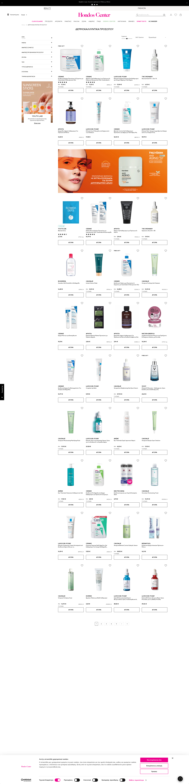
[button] (137, 15)
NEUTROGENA (119, 491)
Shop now (37, 123)
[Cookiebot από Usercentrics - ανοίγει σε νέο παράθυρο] (26, 780)
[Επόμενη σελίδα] (122, 624)
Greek (23, 15)
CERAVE (61, 76)
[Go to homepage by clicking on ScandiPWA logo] (94, 14)
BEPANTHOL (146, 543)
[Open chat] (180, 778)
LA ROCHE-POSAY (120, 76)
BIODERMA (62, 281)
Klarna (108, 2)
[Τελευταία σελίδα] (127, 624)
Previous (3, 3)
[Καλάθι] (180, 15)
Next (186, 3)
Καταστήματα (14, 14)
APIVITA (61, 129)
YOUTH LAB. (62, 229)
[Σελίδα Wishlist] (175, 15)
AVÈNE (116, 438)
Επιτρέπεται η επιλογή (154, 766)
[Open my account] (171, 15)
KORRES (89, 596)
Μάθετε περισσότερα (136, 780)
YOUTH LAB (37, 116)
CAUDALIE (89, 281)
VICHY (144, 386)
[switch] (77, 780)
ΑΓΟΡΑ (70, 90)
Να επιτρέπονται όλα (154, 760)
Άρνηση (154, 771)
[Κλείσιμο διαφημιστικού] (172, 758)
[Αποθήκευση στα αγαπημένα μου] (82, 46)
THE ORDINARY (147, 76)
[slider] (126, 38)
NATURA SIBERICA (148, 333)
